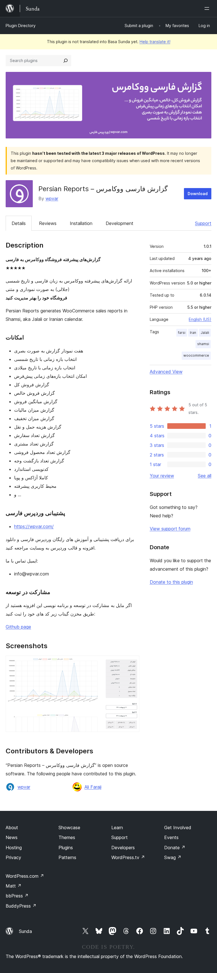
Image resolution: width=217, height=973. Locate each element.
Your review (162, 475)
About (12, 827)
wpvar (51, 198)
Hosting (14, 847)
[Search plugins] (65, 60)
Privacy (13, 857)
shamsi (203, 344)
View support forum (170, 528)
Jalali (205, 332)
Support (203, 223)
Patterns (67, 857)
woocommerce (196, 355)
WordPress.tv (128, 857)
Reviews (48, 223)
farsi (181, 332)
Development (119, 223)
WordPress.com (25, 876)
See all (204, 475)
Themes (66, 837)
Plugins (65, 847)
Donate (174, 847)
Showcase (69, 827)
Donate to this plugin (171, 582)
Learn (117, 827)
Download (198, 193)
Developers (123, 847)
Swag (172, 857)
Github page (18, 627)
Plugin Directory (21, 25)
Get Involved (177, 827)
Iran (193, 332)
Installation (81, 223)
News (12, 837)
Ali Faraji (92, 787)
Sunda (25, 931)
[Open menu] (208, 8)
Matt (13, 886)
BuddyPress (21, 906)
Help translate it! (155, 41)
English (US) (200, 319)
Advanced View (166, 371)
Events (171, 837)
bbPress (17, 896)
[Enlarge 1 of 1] (131, 663)
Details (19, 223)
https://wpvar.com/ (34, 526)
